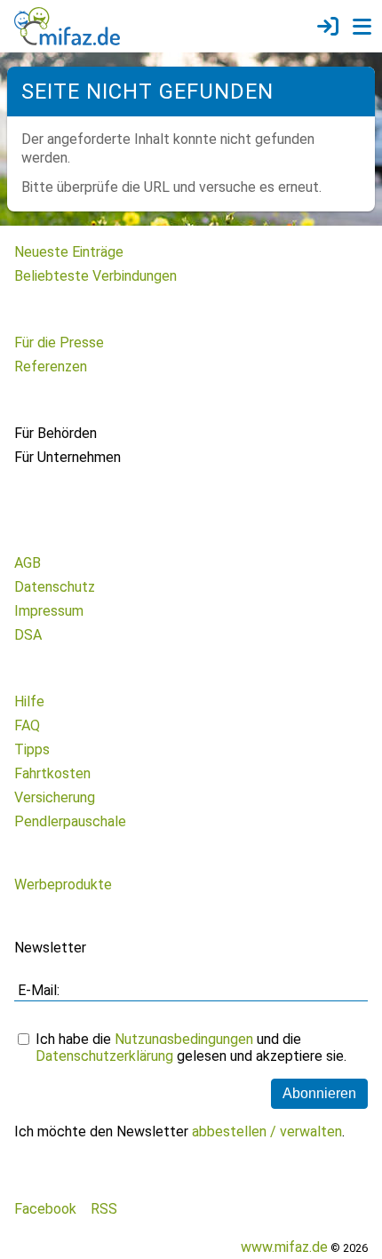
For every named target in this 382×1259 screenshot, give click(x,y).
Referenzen (50, 366)
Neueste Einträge (68, 251)
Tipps (32, 749)
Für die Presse (59, 342)
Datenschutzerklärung (104, 1056)
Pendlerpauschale (70, 821)
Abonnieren (319, 1093)
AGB (27, 562)
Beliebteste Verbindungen (95, 275)
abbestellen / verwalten (267, 1131)
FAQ (27, 725)
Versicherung (54, 797)
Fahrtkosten (52, 773)
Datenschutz (54, 586)
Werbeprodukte (63, 884)
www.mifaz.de (284, 1247)
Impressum (49, 610)
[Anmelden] (328, 26)
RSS (104, 1208)
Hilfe (29, 701)
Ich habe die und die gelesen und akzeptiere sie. (191, 1047)
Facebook (45, 1208)
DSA (28, 634)
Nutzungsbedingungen (184, 1039)
